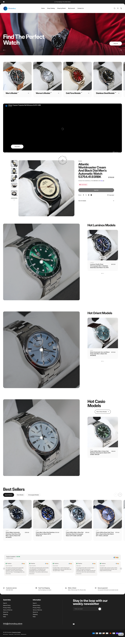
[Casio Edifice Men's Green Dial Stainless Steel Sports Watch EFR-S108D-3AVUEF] (103, 432)
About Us (5, 612)
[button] (31, 573)
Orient (91, 350)
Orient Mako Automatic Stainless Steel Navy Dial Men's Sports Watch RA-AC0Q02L (13, 535)
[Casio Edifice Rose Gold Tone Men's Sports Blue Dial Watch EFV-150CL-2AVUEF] (107, 514)
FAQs (4, 616)
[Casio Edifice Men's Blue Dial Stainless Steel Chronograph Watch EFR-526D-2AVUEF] (77, 514)
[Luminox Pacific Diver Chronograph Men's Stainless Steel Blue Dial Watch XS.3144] (103, 245)
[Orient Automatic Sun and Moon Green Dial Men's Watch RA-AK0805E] (103, 333)
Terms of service (17, 634)
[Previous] (4, 50)
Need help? (111, 195)
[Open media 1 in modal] (46, 188)
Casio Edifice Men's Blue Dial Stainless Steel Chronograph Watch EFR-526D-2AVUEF (74, 534)
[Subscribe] (99, 609)
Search (5, 603)
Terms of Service (7, 610)
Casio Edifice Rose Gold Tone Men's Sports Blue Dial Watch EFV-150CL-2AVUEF (105, 534)
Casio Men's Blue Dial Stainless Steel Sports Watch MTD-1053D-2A (45, 534)
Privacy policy (11, 634)
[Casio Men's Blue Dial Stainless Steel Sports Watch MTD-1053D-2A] (47, 514)
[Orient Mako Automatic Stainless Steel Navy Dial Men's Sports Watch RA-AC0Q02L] (17, 514)
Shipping (5, 614)
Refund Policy (7, 605)
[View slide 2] (103, 273)
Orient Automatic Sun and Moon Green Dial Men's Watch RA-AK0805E (100, 353)
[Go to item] (14, 163)
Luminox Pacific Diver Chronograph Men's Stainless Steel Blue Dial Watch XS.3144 (99, 265)
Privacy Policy (7, 607)
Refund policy (5, 634)
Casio (91, 449)
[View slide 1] (102, 273)
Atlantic (80, 161)
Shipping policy (23, 634)
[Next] (120, 50)
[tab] (8, 495)
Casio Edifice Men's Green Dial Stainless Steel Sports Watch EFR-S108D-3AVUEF (100, 452)
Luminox (92, 262)
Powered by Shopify (16, 632)
